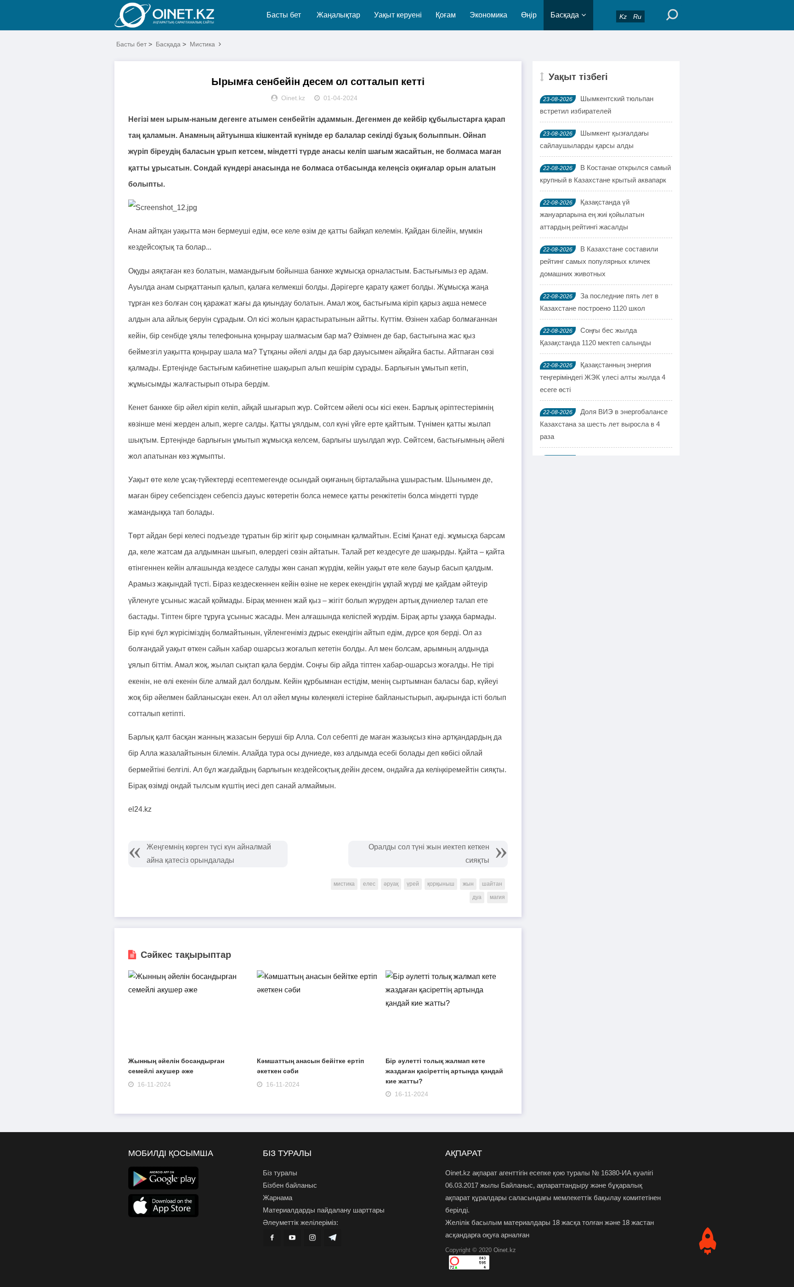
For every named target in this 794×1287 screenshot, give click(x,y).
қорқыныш (440, 884)
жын (468, 884)
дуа (477, 897)
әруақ (391, 884)
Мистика (202, 44)
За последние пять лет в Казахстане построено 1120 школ (599, 302)
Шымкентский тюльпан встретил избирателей (596, 105)
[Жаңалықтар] (171, 15)
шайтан (492, 884)
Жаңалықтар (338, 15)
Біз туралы (280, 1173)
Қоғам (446, 15)
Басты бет (284, 15)
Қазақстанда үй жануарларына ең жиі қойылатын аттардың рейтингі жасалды (592, 214)
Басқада (564, 15)
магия (497, 897)
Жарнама (277, 1198)
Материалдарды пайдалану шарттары (324, 1210)
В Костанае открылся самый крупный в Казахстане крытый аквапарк (605, 174)
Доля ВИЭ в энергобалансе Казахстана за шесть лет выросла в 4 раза (604, 424)
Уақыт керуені (398, 15)
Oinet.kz (504, 1250)
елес (369, 884)
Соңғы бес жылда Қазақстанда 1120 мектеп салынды (595, 336)
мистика (344, 884)
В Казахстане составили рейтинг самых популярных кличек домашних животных (599, 261)
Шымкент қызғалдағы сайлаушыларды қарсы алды (594, 139)
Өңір (529, 15)
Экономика (488, 15)
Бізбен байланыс (290, 1185)
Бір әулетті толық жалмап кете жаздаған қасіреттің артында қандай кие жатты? (444, 1070)
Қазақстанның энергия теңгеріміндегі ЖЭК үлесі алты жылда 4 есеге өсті (602, 377)
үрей (413, 884)
